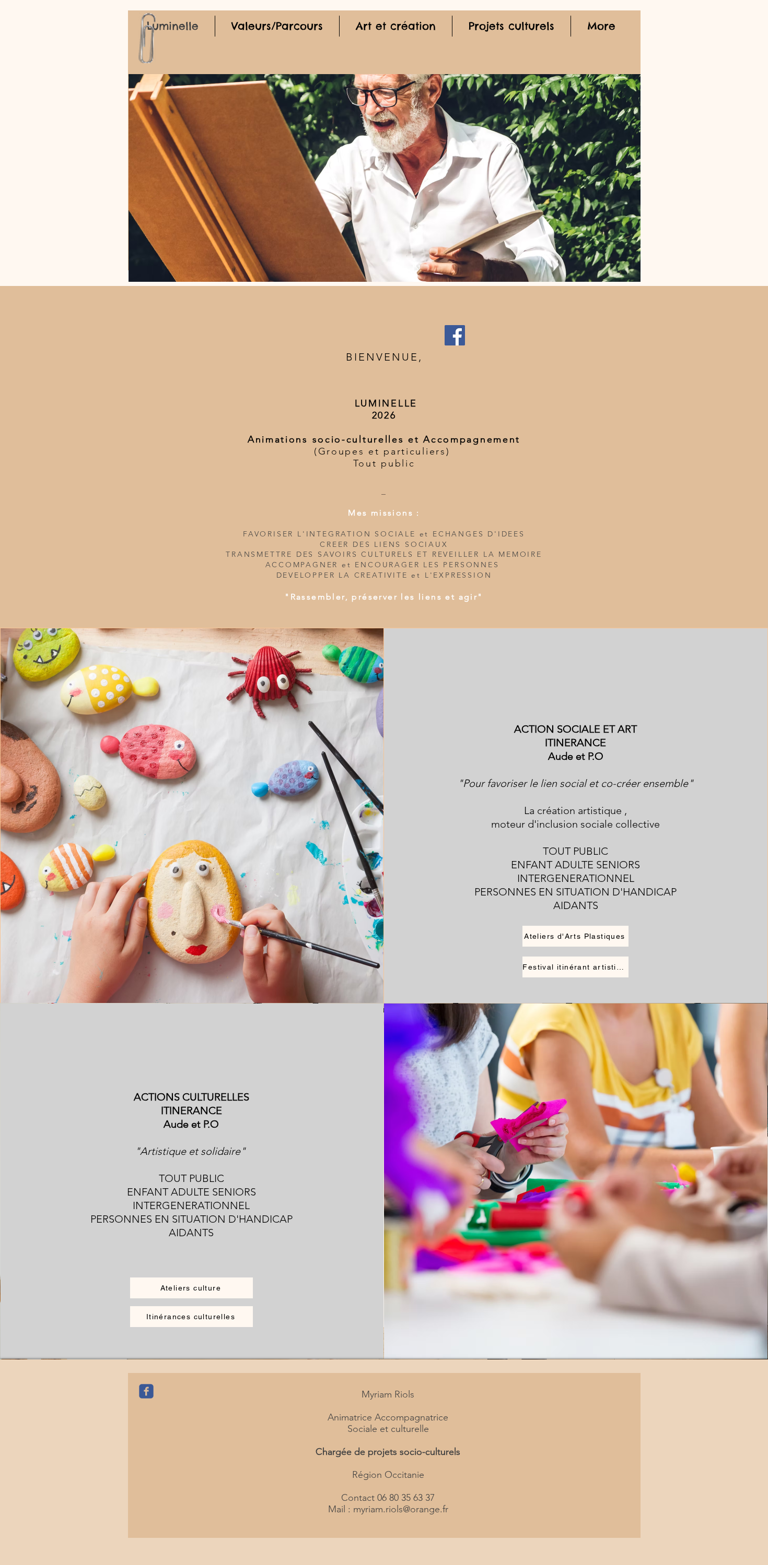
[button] (385, 178)
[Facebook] (455, 335)
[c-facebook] (146, 1391)
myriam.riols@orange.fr (400, 1509)
